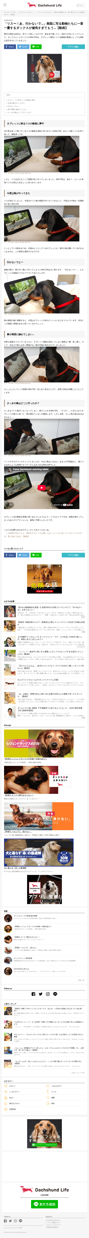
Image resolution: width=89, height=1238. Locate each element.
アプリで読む (73, 47)
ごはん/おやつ (56, 1086)
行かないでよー (14, 106)
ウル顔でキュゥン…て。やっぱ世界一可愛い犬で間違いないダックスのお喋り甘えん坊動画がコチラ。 (49, 1023)
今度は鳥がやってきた (16, 103)
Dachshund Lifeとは (53, 1220)
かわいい (30, 12)
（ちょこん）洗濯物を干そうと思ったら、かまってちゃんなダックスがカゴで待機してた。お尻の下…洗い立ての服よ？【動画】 (49, 1049)
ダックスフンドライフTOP (13, 1228)
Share (11, 47)
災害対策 (12, 1109)
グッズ (53, 1092)
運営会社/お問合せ (52, 1227)
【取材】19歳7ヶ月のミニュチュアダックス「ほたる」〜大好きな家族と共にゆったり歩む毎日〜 (48, 1010)
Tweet (24, 47)
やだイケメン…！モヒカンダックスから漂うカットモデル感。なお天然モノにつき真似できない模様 (49, 1035)
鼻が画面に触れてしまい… (18, 109)
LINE (37, 47)
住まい (11, 1098)
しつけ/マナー (14, 1092)
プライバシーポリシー (54, 1225)
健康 (53, 1098)
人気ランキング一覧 (77, 1073)
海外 (53, 1103)
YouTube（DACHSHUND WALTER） (20, 173)
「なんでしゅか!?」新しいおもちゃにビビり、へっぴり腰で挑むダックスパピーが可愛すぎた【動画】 (48, 1062)
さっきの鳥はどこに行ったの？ (20, 112)
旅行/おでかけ (14, 1103)
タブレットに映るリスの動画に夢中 (21, 100)
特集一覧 (81, 980)
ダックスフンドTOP (10, 12)
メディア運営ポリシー (54, 1222)
